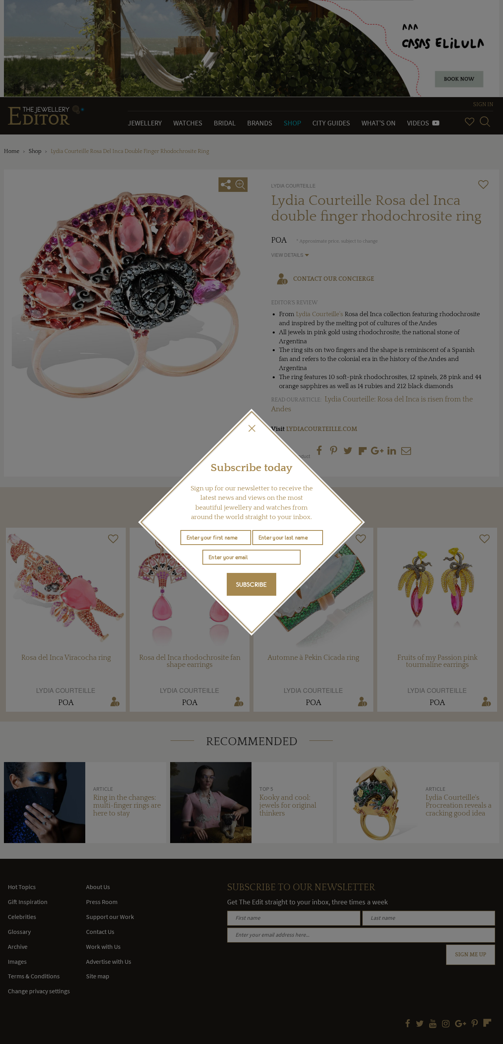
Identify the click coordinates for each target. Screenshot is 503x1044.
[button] (251, 428)
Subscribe (251, 584)
